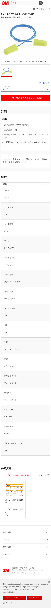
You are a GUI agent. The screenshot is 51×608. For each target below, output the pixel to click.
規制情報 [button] (7, 547)
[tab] (17, 475)
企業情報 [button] (7, 532)
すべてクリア (44, 83)
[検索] (41, 3)
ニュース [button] (7, 540)
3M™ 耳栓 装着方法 (14, 501)
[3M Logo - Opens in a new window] (5, 3)
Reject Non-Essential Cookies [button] (14, 598)
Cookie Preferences (36, 570)
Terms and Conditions (19, 570)
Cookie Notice (9, 592)
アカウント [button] (41, 9)
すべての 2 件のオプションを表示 (27, 98)
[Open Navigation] (48, 3)
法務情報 (15, 568)
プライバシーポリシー (28, 568)
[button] (11, 603)
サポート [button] (7, 554)
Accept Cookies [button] (34, 598)
